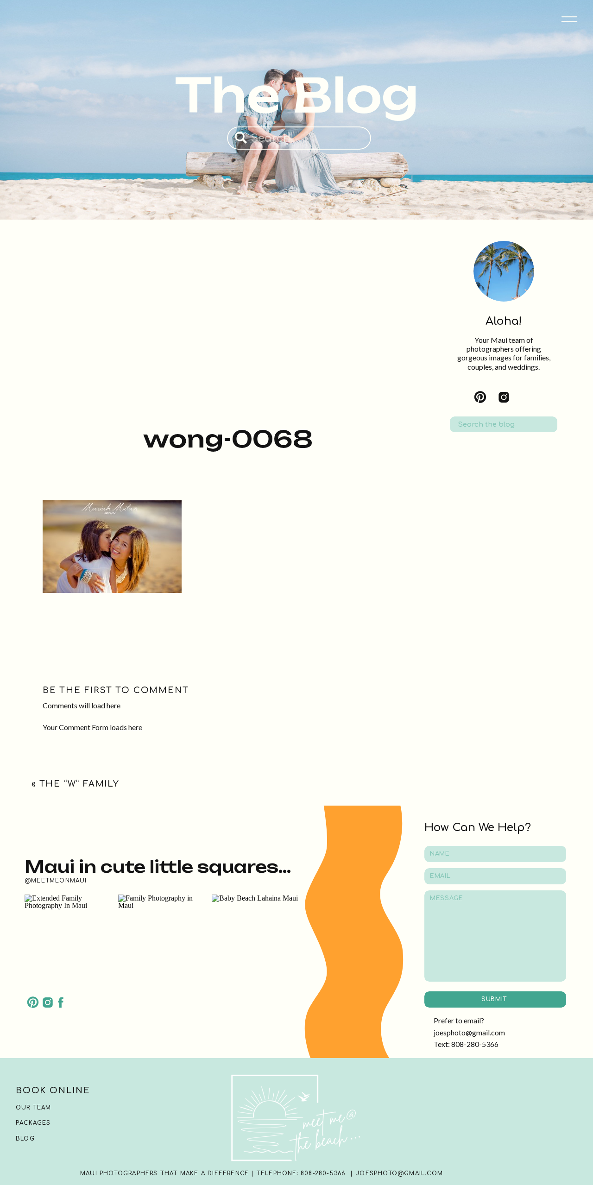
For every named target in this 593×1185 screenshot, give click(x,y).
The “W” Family (79, 783)
